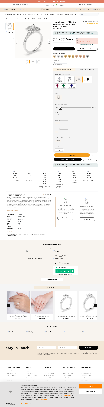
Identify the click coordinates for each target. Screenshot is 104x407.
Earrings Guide (29, 373)
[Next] (95, 305)
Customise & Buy (64, 49)
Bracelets (60, 14)
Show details (25, 403)
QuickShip (66, 14)
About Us (65, 371)
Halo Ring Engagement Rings (14, 234)
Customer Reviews (68, 373)
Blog (45, 371)
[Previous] (8, 305)
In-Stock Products (73, 34)
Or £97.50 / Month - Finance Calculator (62, 42)
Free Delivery (10, 371)
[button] (75, 56)
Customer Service (86, 371)
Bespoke (9, 380)
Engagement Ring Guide (32, 371)
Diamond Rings (38, 14)
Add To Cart (72, 155)
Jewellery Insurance (12, 378)
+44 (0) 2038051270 (88, 34)
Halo (22, 18)
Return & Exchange (12, 373)
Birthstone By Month (49, 375)
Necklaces (53, 14)
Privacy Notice (47, 354)
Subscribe (88, 348)
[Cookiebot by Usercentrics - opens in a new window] (10, 404)
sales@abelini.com (86, 375)
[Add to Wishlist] (92, 155)
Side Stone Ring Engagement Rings (30, 234)
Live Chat (83, 378)
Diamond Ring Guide (31, 378)
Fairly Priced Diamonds (85, 4)
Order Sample (90, 159)
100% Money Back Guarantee (20, 4)
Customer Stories (49, 373)
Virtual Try (65, 380)
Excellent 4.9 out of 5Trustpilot (54, 5)
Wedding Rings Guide (31, 375)
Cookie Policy (67, 395)
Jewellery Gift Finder (49, 378)
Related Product (52, 287)
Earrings (46, 14)
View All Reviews (52, 279)
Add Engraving (59, 150)
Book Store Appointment (87, 49)
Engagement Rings (10, 14)
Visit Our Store (85, 380)
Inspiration (73, 14)
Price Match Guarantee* (85, 44)
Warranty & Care (11, 375)
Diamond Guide (30, 380)
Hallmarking (47, 380)
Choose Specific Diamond (86, 69)
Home (7, 18)
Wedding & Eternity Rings (25, 14)
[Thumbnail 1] (10, 26)
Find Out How (65, 218)
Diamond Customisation (64, 69)
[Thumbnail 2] (10, 35)
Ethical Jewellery (67, 375)
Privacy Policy (42, 399)
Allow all (90, 386)
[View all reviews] (92, 24)
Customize (89, 391)
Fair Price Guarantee (68, 378)
